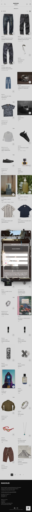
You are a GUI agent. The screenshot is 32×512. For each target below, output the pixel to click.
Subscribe (16, 268)
